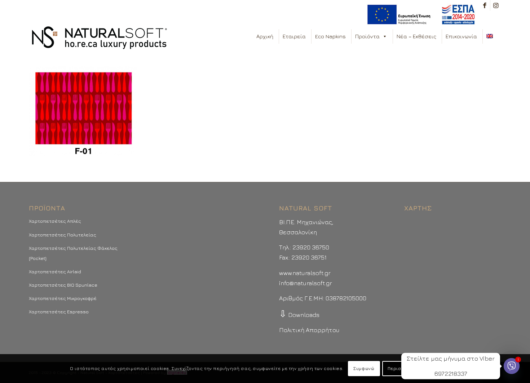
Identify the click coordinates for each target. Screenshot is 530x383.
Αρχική (264, 36)
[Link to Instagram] (495, 5)
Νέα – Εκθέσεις (416, 36)
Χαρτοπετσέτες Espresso (59, 311)
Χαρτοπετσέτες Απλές (55, 221)
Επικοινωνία (461, 36)
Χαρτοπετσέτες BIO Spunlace (63, 285)
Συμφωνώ (363, 368)
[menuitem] (419, 15)
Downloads (299, 314)
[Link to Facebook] (485, 5)
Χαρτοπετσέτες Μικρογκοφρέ (63, 298)
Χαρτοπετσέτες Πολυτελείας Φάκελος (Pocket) (73, 253)
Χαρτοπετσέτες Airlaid (55, 271)
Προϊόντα (367, 36)
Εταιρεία (294, 36)
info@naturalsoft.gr (305, 283)
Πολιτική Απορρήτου (309, 330)
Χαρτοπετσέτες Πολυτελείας (62, 235)
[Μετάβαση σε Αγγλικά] (491, 36)
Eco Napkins (330, 36)
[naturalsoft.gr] (99, 38)
